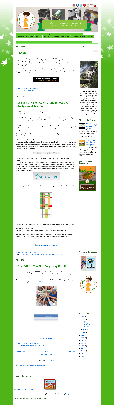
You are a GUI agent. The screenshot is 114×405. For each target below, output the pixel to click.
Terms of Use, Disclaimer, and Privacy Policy (82, 36)
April (84, 332)
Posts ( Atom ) (50, 360)
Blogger (67, 394)
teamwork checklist (36, 282)
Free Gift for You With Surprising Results (42, 266)
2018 (82, 340)
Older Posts (71, 351)
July (84, 319)
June (84, 329)
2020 (82, 335)
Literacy (55, 34)
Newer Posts (21, 351)
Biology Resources (22, 42)
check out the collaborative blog (35, 69)
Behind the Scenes (29, 34)
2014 (82, 351)
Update (21, 53)
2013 (82, 353)
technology (60, 254)
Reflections (46, 36)
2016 (82, 346)
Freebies (39, 34)
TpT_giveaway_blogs (27, 90)
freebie (23, 345)
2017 (82, 343)
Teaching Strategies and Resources (60, 36)
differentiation (25, 254)
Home (46, 351)
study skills (33, 254)
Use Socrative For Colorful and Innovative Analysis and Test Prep (42, 104)
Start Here (20, 34)
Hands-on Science (64, 34)
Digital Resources (73, 42)
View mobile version (46, 354)
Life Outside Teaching (76, 34)
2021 (82, 317)
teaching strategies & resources (46, 254)
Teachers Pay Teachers (85, 42)
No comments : (34, 88)
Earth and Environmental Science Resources (39, 42)
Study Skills (38, 36)
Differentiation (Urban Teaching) (25, 36)
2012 (82, 356)
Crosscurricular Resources (59, 42)
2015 (82, 348)
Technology (47, 34)
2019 (82, 338)
